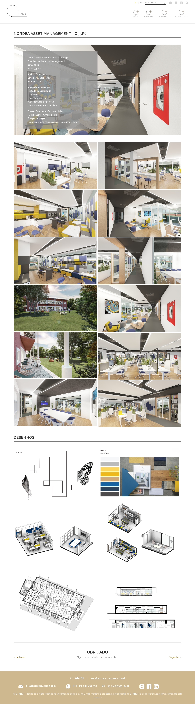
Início (136, 16)
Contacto (181, 16)
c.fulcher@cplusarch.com (40, 685)
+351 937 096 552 (87, 685)
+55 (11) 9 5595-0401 (117, 685)
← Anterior (19, 657)
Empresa (148, 16)
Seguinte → (175, 657)
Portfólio (164, 16)
